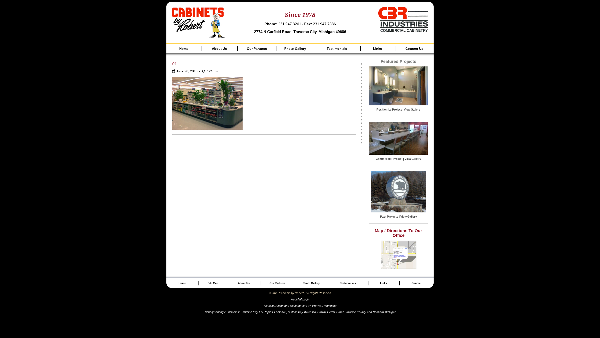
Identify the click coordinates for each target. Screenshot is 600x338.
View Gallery (412, 109)
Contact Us (414, 48)
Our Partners (257, 48)
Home (183, 48)
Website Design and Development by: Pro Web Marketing (300, 305)
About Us (219, 48)
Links (377, 48)
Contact (416, 283)
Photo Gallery (295, 48)
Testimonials (337, 48)
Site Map (213, 283)
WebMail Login (300, 299)
